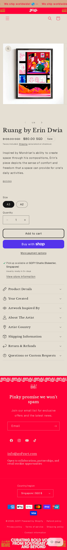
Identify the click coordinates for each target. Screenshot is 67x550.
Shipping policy (55, 526)
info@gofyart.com (22, 454)
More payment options (33, 253)
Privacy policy (14, 526)
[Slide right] (42, 122)
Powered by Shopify (32, 521)
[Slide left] (25, 122)
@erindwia (7, 181)
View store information (20, 276)
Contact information (35, 532)
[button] (7, 18)
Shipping (23, 144)
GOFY (18, 521)
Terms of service (34, 526)
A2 (22, 204)
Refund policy (54, 521)
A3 (8, 204)
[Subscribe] (55, 426)
